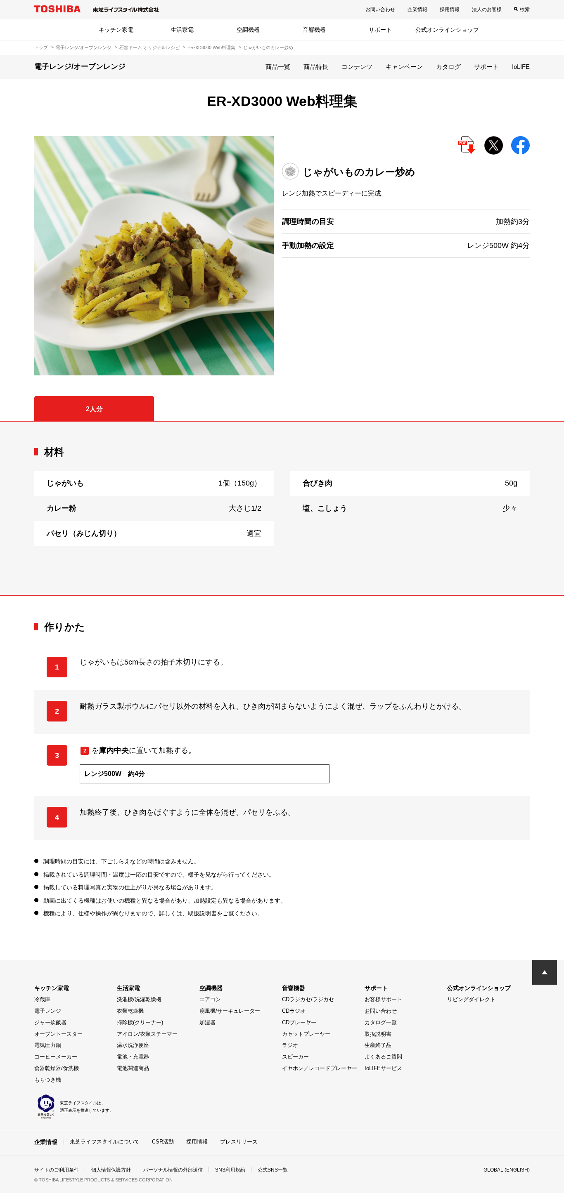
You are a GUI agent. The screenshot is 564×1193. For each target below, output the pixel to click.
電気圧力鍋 (47, 1045)
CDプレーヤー (299, 1022)
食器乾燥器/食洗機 (56, 1068)
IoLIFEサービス (383, 1068)
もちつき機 (47, 1080)
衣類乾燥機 (130, 1011)
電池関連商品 (133, 1068)
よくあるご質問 (383, 1057)
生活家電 (182, 29)
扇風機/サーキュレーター (229, 1011)
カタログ (448, 66)
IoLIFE (521, 66)
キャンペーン (404, 66)
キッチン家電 (116, 29)
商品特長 (315, 66)
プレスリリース (239, 1142)
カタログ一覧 (381, 1022)
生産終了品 (378, 1045)
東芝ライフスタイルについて (105, 1142)
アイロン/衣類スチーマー (147, 1034)
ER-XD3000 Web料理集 (211, 47)
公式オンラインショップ (447, 29)
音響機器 (314, 29)
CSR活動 (163, 1142)
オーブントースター (58, 1034)
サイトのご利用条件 (56, 1170)
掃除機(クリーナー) (140, 1022)
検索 (525, 9)
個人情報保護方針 (111, 1170)
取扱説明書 (378, 1034)
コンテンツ (356, 66)
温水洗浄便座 (133, 1045)
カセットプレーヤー (306, 1034)
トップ (41, 47)
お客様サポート (383, 999)
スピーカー (295, 1057)
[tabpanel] (282, 508)
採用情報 (450, 9)
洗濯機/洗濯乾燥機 (139, 999)
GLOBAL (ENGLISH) (506, 1170)
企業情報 (417, 9)
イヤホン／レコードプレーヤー (319, 1068)
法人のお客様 (487, 9)
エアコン (210, 999)
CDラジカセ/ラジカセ (308, 999)
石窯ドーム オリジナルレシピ (149, 47)
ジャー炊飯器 (50, 1022)
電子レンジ (47, 1011)
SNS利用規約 (230, 1170)
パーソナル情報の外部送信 (173, 1170)
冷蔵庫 (42, 999)
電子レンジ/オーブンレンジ (83, 47)
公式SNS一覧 (273, 1170)
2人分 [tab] (94, 409)
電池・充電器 (133, 1057)
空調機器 (248, 29)
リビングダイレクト (471, 999)
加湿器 (207, 1022)
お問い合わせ (380, 9)
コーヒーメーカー (55, 1057)
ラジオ (290, 1045)
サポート (380, 29)
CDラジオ (294, 1011)
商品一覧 (277, 66)
